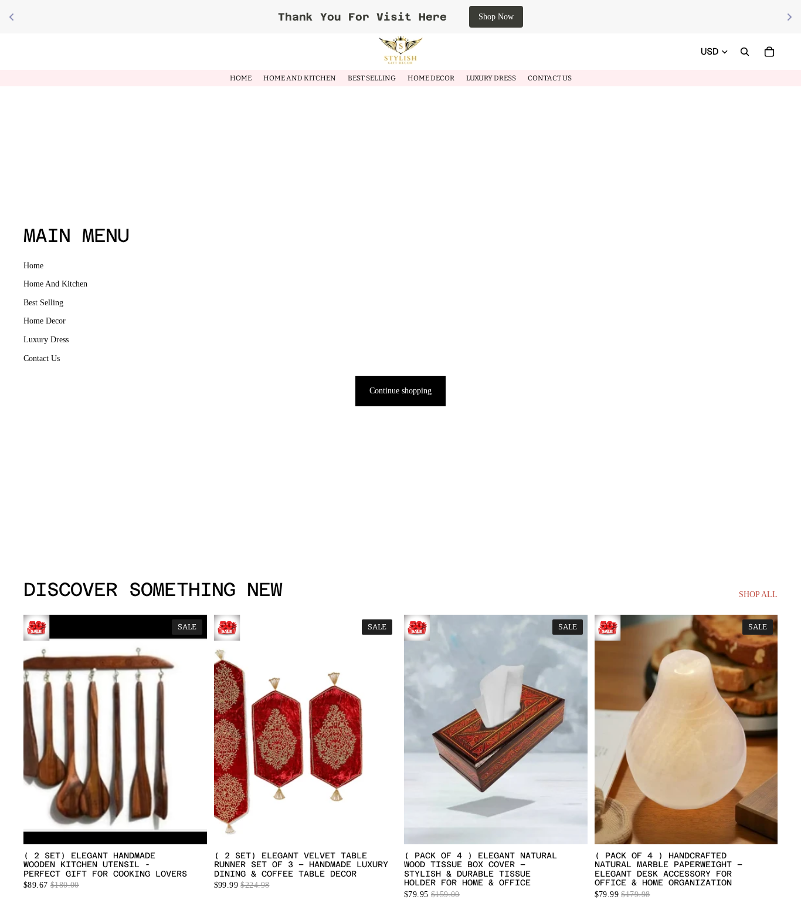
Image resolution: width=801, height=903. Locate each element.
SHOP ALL (758, 594)
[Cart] (769, 52)
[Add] (188, 826)
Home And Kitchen (55, 283)
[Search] (745, 52)
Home (33, 265)
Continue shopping (400, 390)
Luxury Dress (46, 339)
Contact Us (41, 358)
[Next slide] (379, 729)
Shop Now (350, 16)
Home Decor (44, 320)
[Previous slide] (231, 729)
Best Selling (43, 302)
